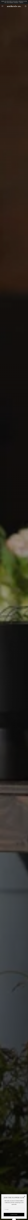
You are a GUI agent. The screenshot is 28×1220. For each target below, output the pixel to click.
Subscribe (14, 1214)
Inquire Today (14, 617)
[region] (14, 612)
